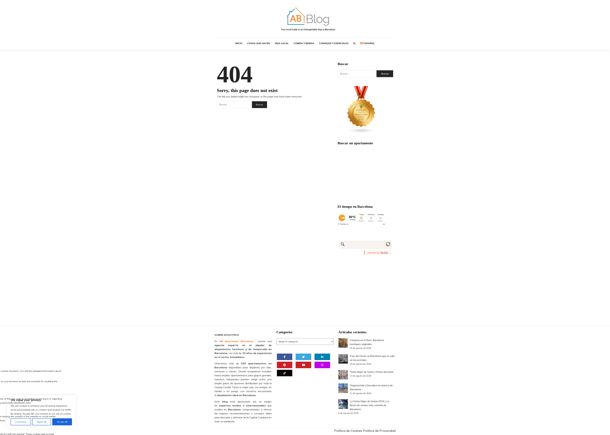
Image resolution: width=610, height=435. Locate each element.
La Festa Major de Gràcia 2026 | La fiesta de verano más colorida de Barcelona (369, 405)
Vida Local (282, 43)
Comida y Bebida (303, 43)
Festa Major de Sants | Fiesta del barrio (372, 371)
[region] (41, 412)
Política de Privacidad (379, 431)
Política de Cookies (348, 431)
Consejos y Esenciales (334, 43)
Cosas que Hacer (258, 43)
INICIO (238, 43)
